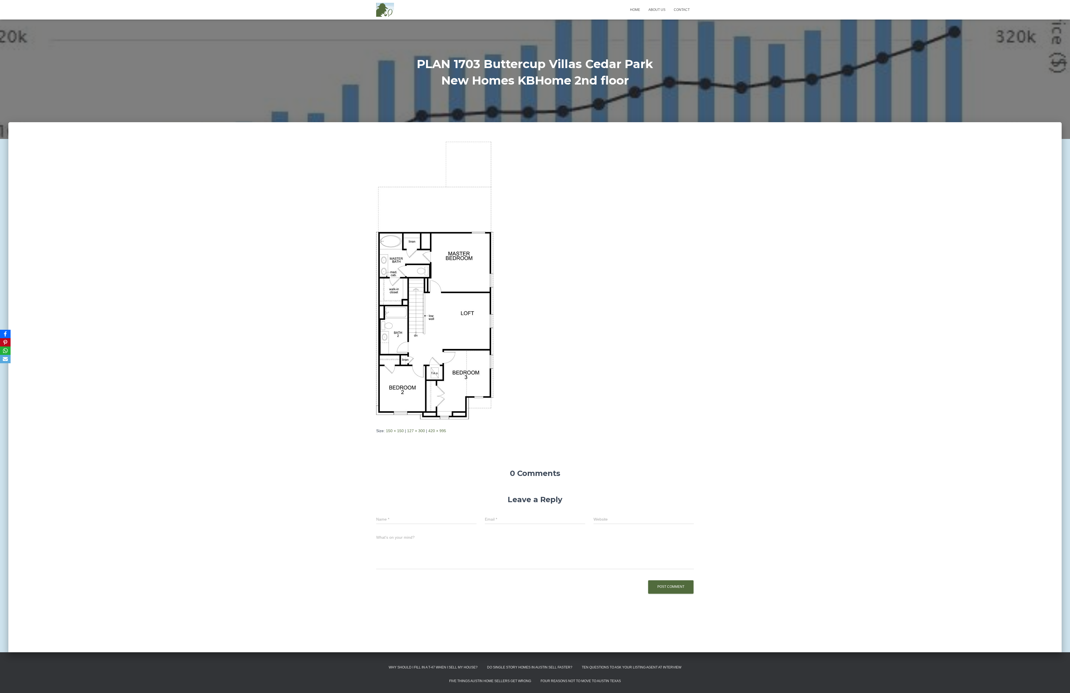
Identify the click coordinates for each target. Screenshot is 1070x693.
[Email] (5, 359)
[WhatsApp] (5, 350)
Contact (682, 10)
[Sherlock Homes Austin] (385, 10)
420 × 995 (437, 431)
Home (635, 10)
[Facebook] (5, 334)
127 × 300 (416, 431)
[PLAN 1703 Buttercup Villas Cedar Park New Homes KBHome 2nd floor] (434, 280)
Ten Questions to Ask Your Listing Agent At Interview (631, 667)
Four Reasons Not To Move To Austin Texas (581, 681)
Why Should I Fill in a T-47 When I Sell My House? (433, 667)
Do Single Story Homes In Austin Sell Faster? (529, 667)
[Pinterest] (5, 342)
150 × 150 (395, 431)
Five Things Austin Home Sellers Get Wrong (490, 681)
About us (656, 10)
